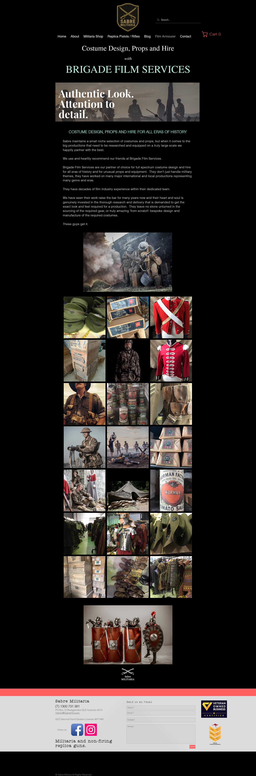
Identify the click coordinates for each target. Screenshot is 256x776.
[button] (213, 34)
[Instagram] (91, 730)
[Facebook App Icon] (77, 730)
